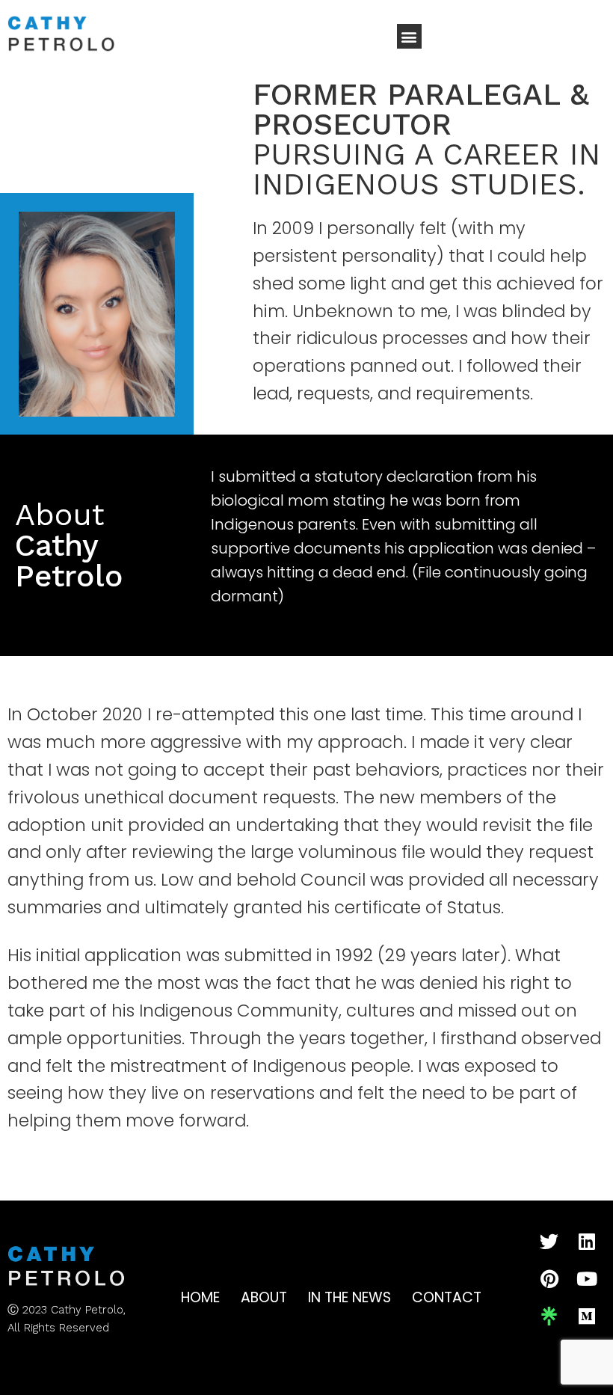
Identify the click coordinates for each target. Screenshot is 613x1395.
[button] (409, 36)
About (264, 1297)
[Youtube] (587, 1279)
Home (200, 1297)
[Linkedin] (587, 1241)
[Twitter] (549, 1241)
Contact (446, 1297)
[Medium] (587, 1316)
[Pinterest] (549, 1279)
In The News (349, 1297)
